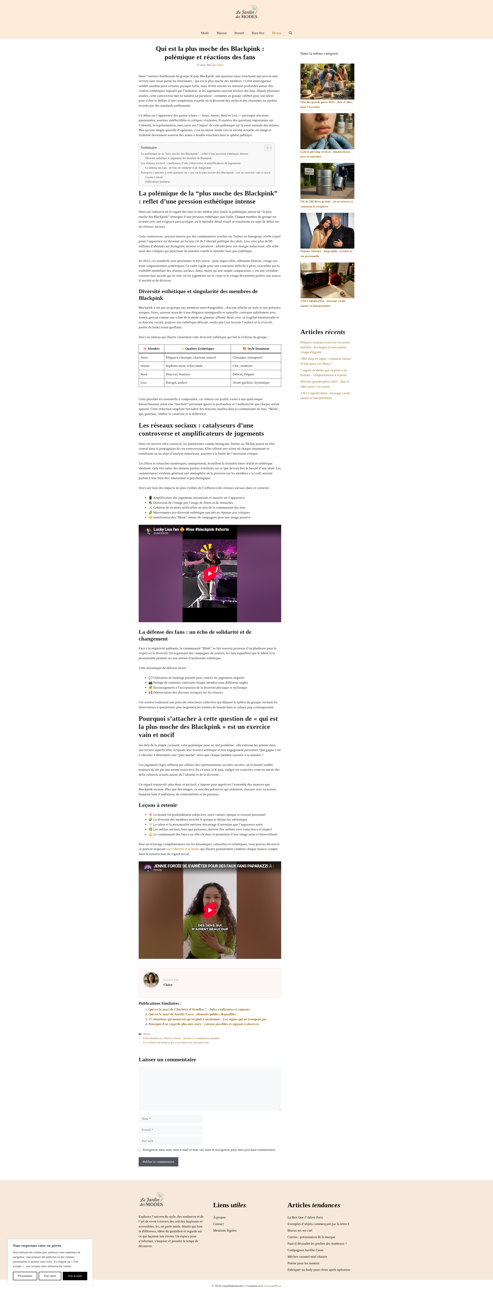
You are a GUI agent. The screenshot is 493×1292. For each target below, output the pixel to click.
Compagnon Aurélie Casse (306, 1250)
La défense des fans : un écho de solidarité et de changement (178, 167)
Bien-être (258, 33)
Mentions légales (224, 1230)
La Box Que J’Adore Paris (305, 1217)
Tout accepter (75, 1275)
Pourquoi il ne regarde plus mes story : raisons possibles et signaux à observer (203, 1024)
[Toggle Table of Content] (266, 148)
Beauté (239, 33)
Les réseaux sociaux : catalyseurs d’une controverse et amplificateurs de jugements (191, 163)
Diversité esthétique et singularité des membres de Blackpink (178, 158)
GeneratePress (272, 1285)
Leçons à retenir (154, 177)
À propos (219, 1217)
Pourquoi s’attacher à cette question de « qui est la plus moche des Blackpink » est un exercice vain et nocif (205, 172)
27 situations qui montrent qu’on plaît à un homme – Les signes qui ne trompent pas (207, 1019)
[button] (290, 33)
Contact (218, 1224)
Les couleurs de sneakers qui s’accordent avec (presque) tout (176, 1042)
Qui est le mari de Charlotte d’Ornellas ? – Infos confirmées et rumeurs (199, 1009)
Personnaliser (25, 1275)
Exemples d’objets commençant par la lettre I (318, 1224)
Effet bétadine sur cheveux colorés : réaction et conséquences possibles (181, 1038)
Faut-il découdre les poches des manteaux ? (317, 1243)
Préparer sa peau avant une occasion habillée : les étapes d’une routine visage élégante (325, 347)
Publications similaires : (158, 181)
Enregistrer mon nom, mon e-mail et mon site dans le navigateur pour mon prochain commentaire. (209, 1150)
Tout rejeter (50, 1275)
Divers (276, 33)
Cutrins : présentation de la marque (311, 1237)
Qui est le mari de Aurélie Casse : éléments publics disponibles (192, 1014)
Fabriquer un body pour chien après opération (319, 1270)
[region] (50, 1261)
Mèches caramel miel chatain (307, 1256)
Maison (222, 33)
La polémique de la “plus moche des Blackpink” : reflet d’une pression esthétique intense (194, 153)
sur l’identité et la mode (182, 849)
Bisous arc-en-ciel (300, 1230)
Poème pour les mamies (303, 1263)
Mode (205, 33)
